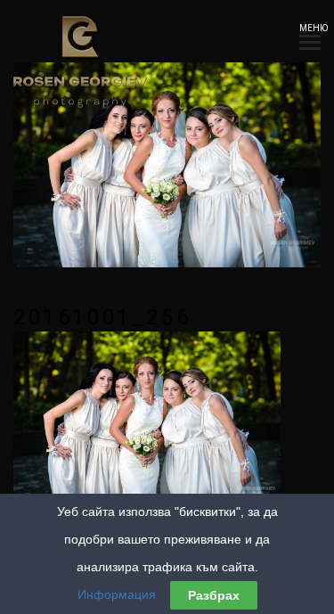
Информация (116, 594)
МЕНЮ (310, 28)
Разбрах (214, 595)
